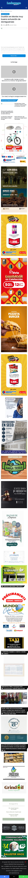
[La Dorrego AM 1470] (14, 3)
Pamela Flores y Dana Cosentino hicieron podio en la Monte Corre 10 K (20, 105)
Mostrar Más (14, 55)
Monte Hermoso (8, 11)
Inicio (3, 11)
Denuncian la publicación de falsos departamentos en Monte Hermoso (7, 112)
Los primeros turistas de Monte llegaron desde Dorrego (6, 118)
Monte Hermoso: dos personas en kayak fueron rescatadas (21, 118)
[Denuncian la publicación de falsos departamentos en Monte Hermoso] (7, 106)
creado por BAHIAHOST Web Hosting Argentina (14, 864)
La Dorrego (4, 25)
